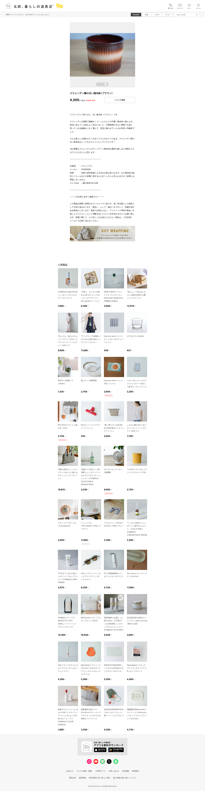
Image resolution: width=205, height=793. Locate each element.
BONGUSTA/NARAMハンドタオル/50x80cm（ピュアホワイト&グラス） (114, 668)
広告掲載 (125, 771)
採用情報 (82, 778)
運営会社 (72, 778)
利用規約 (135, 771)
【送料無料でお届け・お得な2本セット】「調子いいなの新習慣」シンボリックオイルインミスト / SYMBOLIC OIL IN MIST (113, 624)
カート (189, 8)
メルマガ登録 (119, 100)
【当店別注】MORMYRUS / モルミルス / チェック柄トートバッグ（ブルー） (114, 712)
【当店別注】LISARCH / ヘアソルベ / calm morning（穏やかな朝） (137, 621)
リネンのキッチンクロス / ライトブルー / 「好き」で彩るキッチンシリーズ (137, 383)
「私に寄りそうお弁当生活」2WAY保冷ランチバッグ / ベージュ (114, 428)
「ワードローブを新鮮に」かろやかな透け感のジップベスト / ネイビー (91, 339)
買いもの (170, 8)
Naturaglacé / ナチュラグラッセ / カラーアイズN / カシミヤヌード (136, 668)
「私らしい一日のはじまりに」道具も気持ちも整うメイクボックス (136, 295)
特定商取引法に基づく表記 (99, 778)
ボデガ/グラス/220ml (135, 336)
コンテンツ (180, 8)
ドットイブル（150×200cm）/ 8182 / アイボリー (91, 526)
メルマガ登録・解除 (84, 771)
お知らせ (69, 771)
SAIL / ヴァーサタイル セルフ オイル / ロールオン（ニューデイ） (68, 668)
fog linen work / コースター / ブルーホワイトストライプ (113, 339)
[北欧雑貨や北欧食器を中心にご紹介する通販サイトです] (33, 6)
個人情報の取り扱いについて (124, 778)
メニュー (198, 8)
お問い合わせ (113, 771)
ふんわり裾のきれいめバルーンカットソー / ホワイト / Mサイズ (137, 428)
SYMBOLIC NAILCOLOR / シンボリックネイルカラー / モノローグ (67, 295)
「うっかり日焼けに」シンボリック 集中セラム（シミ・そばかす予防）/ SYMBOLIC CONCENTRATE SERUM (137, 529)
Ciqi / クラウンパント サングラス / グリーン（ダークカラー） (90, 576)
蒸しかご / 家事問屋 (89, 380)
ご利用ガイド (100, 771)
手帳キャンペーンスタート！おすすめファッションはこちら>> (27, 14)
